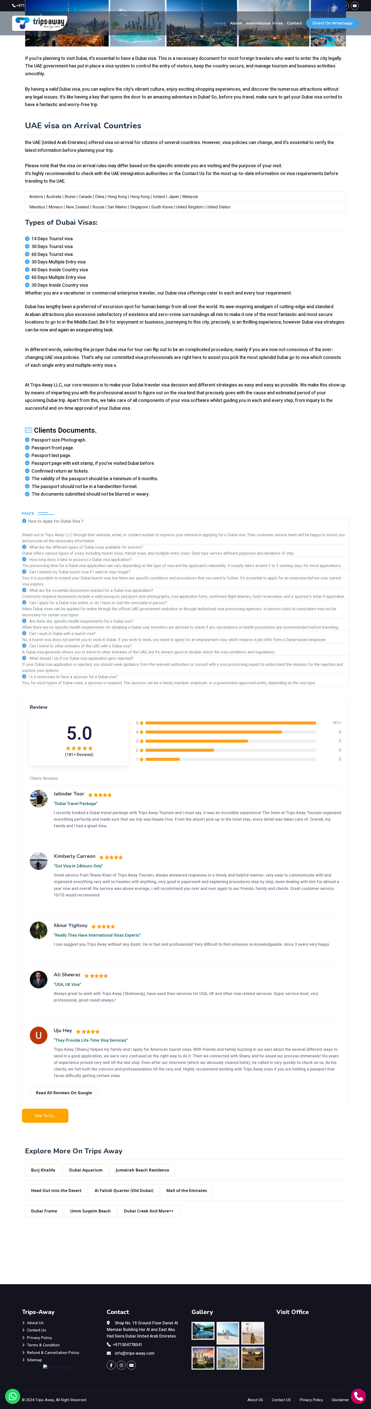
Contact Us (36, 1330)
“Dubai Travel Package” (76, 804)
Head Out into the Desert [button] (56, 1190)
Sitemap (34, 1360)
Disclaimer (340, 1400)
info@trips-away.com (134, 1353)
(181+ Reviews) (79, 755)
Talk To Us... (45, 1116)
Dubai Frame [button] (44, 1211)
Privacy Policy (39, 1337)
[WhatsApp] (12, 1396)
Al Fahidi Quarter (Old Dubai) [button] (124, 1190)
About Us (35, 1322)
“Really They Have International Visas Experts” (97, 935)
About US (255, 1400)
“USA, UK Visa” (67, 985)
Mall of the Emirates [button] (186, 1190)
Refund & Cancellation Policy (53, 1352)
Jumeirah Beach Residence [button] (142, 1170)
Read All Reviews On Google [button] (64, 1093)
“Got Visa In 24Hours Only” (78, 866)
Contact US (281, 1400)
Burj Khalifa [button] (43, 1170)
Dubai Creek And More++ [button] (148, 1211)
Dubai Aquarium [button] (86, 1170)
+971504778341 (127, 1345)
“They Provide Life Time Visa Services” (91, 1040)
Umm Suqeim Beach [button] (90, 1211)
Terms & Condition (43, 1345)
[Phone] (358, 1396)
